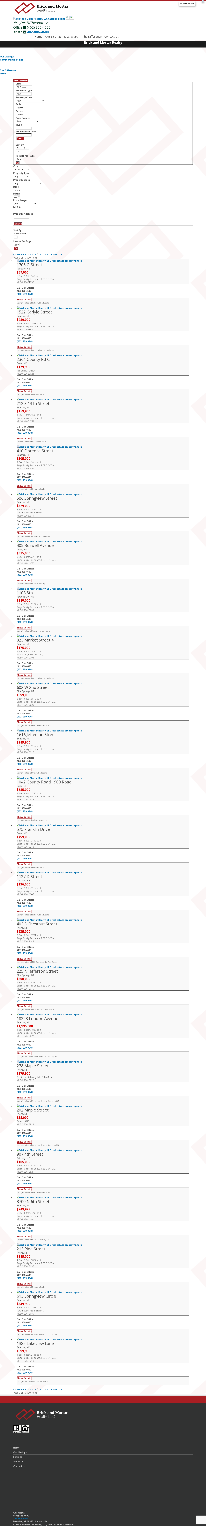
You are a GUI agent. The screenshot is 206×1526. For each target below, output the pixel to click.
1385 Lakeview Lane (35, 1343)
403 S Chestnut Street (37, 924)
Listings (17, 1457)
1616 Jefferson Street (36, 734)
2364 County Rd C (33, 359)
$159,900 (23, 411)
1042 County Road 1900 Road (44, 782)
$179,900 (23, 367)
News (3, 73)
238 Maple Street (33, 1065)
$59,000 (22, 272)
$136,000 (23, 884)
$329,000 (23, 506)
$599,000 (23, 695)
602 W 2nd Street (33, 687)
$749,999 (23, 1209)
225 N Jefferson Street (37, 971)
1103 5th (25, 592)
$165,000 (23, 1162)
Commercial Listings (11, 59)
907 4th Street (30, 1154)
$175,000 (23, 648)
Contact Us (111, 36)
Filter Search (20, 80)
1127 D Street (29, 876)
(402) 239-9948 (25, 294)
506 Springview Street (37, 498)
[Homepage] (41, 13)
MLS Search (71, 36)
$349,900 (23, 1304)
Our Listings (53, 36)
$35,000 (22, 1117)
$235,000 (23, 931)
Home (38, 36)
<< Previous (19, 254)
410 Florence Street (35, 450)
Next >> (57, 254)
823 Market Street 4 (35, 640)
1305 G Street (29, 264)
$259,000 (23, 320)
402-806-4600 (38, 32)
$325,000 (23, 553)
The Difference (92, 36)
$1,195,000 (25, 1026)
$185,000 (23, 1256)
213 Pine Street (31, 1248)
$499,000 (23, 837)
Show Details (24, 299)
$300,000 (23, 979)
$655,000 (23, 790)
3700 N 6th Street (33, 1201)
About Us (18, 1461)
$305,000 (23, 458)
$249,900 (23, 742)
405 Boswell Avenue (35, 545)
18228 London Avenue (37, 1018)
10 (50, 254)
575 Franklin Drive (33, 829)
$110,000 (23, 600)
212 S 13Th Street (33, 403)
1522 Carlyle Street (34, 312)
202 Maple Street (33, 1110)
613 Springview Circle (36, 1296)
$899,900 (23, 1351)
